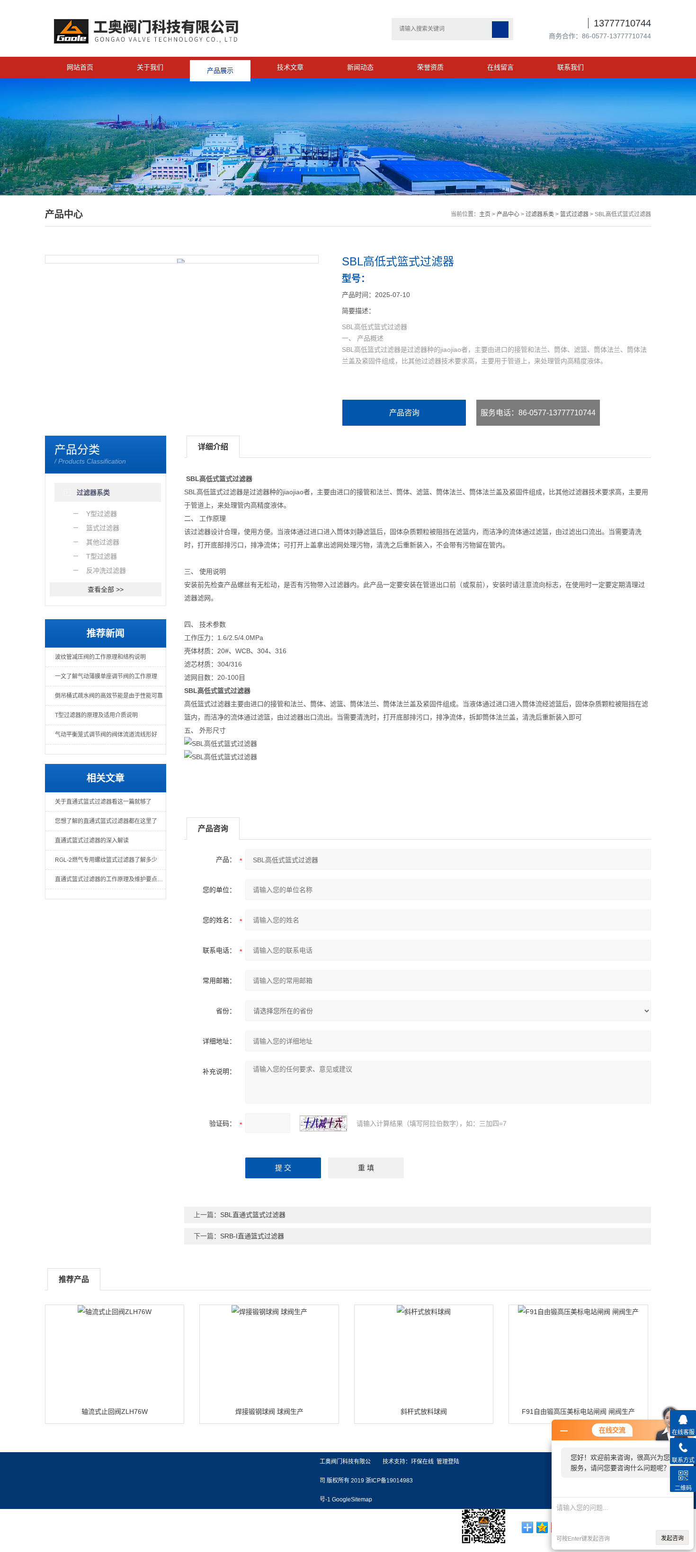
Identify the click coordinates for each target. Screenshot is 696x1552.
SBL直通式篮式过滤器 (253, 1215)
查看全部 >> (106, 589)
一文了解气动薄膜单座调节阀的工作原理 (106, 676)
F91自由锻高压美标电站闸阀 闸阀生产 (578, 1411)
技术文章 (290, 67)
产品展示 (220, 67)
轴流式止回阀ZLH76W (114, 1411)
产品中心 (508, 214)
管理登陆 (448, 1461)
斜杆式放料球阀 (424, 1411)
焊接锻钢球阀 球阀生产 (269, 1411)
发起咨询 (672, 1538)
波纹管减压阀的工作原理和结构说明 (100, 657)
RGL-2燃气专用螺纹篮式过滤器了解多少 (106, 860)
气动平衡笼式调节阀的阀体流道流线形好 (106, 734)
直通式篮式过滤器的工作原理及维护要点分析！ (110, 879)
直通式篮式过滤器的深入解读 (92, 840)
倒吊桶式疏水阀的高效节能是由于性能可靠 (109, 696)
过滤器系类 (540, 214)
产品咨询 (404, 413)
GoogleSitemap (352, 1499)
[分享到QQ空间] (542, 1527)
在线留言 (500, 67)
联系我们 (570, 67)
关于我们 (150, 67)
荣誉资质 (430, 67)
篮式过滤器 (574, 214)
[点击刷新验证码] (323, 1123)
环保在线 (422, 1461)
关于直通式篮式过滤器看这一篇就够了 (103, 801)
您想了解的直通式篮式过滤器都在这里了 (106, 821)
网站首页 (80, 67)
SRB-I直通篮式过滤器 (252, 1236)
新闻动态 (360, 67)
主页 (485, 214)
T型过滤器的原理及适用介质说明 (96, 715)
